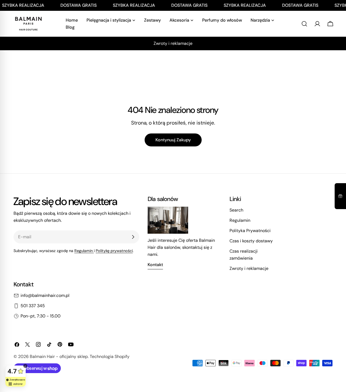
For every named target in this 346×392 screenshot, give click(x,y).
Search (236, 210)
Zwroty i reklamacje (248, 268)
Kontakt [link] (155, 264)
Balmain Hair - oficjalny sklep (59, 356)
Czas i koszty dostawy (251, 241)
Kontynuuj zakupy (173, 140)
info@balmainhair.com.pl (45, 295)
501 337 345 (33, 306)
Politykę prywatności (114, 250)
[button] (340, 196)
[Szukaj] (304, 23)
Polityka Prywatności (250, 230)
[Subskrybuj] (133, 237)
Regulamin (84, 250)
